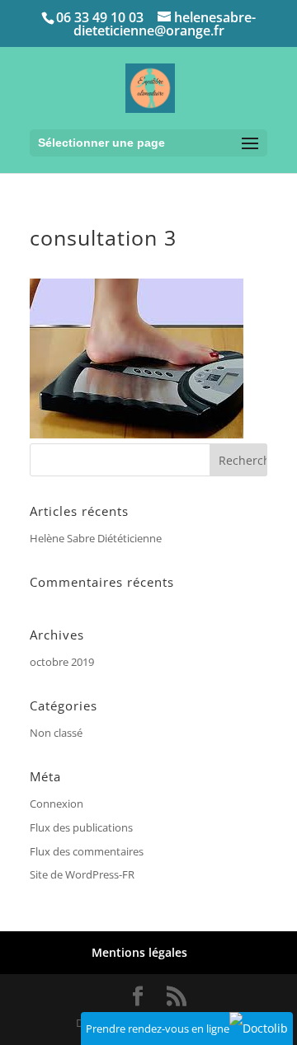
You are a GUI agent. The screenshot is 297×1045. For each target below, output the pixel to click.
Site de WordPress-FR (82, 874)
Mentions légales (139, 952)
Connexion (56, 803)
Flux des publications (81, 827)
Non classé (56, 732)
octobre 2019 (62, 661)
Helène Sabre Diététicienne (96, 538)
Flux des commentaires (87, 851)
